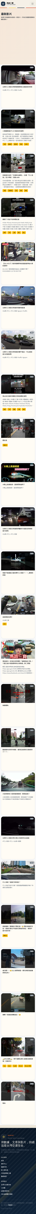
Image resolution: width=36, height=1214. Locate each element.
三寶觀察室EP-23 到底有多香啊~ (13, 131)
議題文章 (4, 1167)
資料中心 (4, 1164)
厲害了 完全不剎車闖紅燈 (11, 219)
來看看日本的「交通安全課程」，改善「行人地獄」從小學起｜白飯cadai (18, 176)
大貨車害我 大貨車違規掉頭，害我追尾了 (16, 794)
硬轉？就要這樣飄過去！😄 (12, 1015)
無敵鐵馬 (5, 705)
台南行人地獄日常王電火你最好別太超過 (16, 838)
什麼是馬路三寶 (6, 1173)
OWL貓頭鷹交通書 (6, 1194)
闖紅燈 (5, 440)
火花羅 (3, 1188)
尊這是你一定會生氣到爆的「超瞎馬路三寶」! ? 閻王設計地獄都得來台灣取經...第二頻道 (18, 662)
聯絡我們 (4, 1176)
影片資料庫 (4, 1170)
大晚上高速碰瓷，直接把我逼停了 (14, 484)
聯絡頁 (10, 1205)
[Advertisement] (18, 42)
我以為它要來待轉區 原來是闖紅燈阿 (15, 396)
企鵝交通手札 (5, 1191)
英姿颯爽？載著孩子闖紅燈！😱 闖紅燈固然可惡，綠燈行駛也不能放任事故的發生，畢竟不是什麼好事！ (18, 928)
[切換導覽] (32, 3)
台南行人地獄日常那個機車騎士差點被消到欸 (17, 87)
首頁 (2, 1161)
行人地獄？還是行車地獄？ (11, 882)
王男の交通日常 (6, 1185)
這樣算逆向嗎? (7, 617)
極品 (4, 1103)
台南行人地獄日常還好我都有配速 (14, 308)
